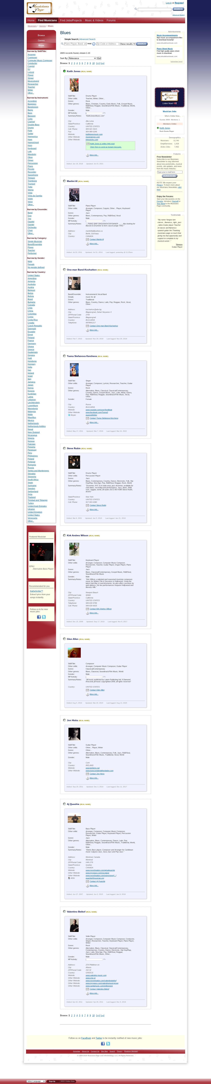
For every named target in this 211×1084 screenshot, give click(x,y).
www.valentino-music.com (96, 975)
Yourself (175, 201)
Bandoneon (33, 107)
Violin (30, 199)
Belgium (31, 290)
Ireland (31, 373)
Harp (30, 139)
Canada (31, 305)
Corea (30, 317)
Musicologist (33, 81)
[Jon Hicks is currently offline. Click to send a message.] (64, 722)
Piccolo (31, 169)
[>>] (98, 63)
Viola (30, 193)
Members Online (169, 124)
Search (112, 1051)
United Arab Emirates (37, 506)
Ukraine (31, 509)
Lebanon (32, 400)
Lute (30, 151)
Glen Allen (72, 639)
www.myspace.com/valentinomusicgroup (102, 983)
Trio (29, 219)
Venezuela (32, 518)
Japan (30, 385)
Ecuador (31, 332)
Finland (31, 337)
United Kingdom (35, 512)
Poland (31, 459)
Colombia (32, 314)
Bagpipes (32, 104)
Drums (31, 128)
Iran (29, 370)
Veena (30, 190)
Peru (30, 453)
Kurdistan (32, 394)
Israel (30, 376)
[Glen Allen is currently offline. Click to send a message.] (64, 640)
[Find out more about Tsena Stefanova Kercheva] (74, 376)
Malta (30, 414)
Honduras (32, 361)
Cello (30, 119)
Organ (30, 160)
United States (34, 275)
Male (30, 261)
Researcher (33, 84)
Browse (41, 35)
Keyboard (32, 148)
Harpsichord (33, 142)
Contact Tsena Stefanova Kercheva (104, 418)
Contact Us (95, 1051)
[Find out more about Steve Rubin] (74, 468)
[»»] (102, 63)
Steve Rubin (74, 448)
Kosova (31, 391)
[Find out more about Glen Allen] (74, 659)
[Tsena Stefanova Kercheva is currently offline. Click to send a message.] (64, 357)
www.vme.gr (91, 978)
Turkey (31, 503)
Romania (32, 465)
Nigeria (31, 438)
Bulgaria (31, 302)
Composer (32, 57)
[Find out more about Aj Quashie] (74, 824)
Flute (30, 130)
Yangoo (179, 244)
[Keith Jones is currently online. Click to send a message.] (64, 73)
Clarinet (31, 122)
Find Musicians (47, 20)
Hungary (31, 364)
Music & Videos (94, 20)
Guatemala (33, 352)
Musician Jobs (169, 111)
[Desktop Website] (131, 1051)
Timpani (31, 178)
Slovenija (32, 477)
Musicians (32, 26)
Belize (30, 293)
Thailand (32, 497)
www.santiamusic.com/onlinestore (99, 986)
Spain (30, 482)
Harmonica (33, 136)
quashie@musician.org (95, 878)
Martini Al (72, 181)
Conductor (32, 63)
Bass (30, 113)
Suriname (32, 485)
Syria (30, 494)
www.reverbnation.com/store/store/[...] (101, 876)
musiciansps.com (93, 137)
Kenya (30, 388)
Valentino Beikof (76, 911)
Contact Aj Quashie (97, 881)
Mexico (31, 420)
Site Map (104, 1051)
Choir (30, 230)
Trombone (32, 181)
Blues (41, 45)
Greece (31, 349)
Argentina (32, 278)
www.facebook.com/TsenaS (97, 412)
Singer (31, 78)
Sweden (31, 488)
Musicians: (165, 141)
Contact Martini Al (97, 239)
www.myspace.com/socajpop (97, 873)
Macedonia (33, 408)
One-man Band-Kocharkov (82, 269)
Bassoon (32, 116)
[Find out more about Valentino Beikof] (74, 931)
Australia (32, 284)
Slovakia (31, 474)
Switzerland (33, 491)
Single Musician (35, 241)
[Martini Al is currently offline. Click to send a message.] (64, 182)
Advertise (76, 1051)
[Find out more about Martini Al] (74, 201)
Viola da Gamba (35, 196)
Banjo (30, 110)
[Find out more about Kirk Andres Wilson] (74, 555)
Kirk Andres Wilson (77, 535)
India (30, 367)
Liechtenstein (34, 402)
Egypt (30, 335)
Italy (29, 379)
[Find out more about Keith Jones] (74, 91)
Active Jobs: (165, 147)
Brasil (30, 299)
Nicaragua (32, 435)
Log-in (169, 3)
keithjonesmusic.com (94, 134)
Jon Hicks (72, 720)
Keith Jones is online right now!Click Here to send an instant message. (106, 145)
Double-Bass (33, 125)
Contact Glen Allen (97, 690)
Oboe (30, 157)
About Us (85, 1051)
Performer (32, 253)
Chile (30, 308)
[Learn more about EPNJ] (41, 562)
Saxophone (33, 175)
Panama (31, 447)
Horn (30, 145)
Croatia (31, 323)
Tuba (30, 187)
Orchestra (32, 227)
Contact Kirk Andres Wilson (101, 609)
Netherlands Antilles (37, 426)
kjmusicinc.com (92, 140)
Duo (29, 216)
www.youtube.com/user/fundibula (99, 410)
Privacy (160, 185)
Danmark (32, 329)
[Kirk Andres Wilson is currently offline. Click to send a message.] (64, 537)
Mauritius (32, 417)
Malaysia (32, 411)
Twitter (99, 1038)
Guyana (31, 355)
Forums (111, 20)
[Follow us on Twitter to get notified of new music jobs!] (44, 618)
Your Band (161, 204)
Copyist (31, 66)
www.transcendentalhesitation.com (99, 771)
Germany (32, 343)
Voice (30, 202)
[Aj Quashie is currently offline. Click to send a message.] (64, 805)
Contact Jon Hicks (97, 774)
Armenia (31, 281)
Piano (30, 166)
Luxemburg (33, 405)
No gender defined (36, 267)
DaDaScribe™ (36, 591)
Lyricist (31, 72)
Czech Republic (35, 326)
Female (31, 264)
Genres (42, 26)
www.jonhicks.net (93, 768)
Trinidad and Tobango (37, 500)
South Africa (33, 479)
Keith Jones (73, 71)
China (30, 311)
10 (93, 63)
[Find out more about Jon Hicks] (74, 740)
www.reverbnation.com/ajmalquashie (100, 870)
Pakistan (31, 444)
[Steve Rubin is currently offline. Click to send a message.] (64, 450)
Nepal (30, 429)
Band (30, 213)
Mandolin (32, 154)
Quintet (31, 224)
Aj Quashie (73, 804)
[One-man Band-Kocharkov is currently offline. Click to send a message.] (64, 271)
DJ (29, 69)
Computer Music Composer (40, 60)
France (31, 340)
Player (30, 75)
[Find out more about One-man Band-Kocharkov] (74, 289)
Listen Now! (168, 103)
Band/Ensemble (35, 244)
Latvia (30, 397)
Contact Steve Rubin (98, 505)
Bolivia (31, 296)
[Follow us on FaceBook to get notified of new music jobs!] (39, 618)
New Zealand (34, 432)
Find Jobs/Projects (71, 20)
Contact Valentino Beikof (99, 989)
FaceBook (86, 1038)
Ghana (31, 346)
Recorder (32, 172)
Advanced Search (179, 15)
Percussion (33, 163)
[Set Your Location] (94, 43)
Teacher (31, 87)
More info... (94, 155)
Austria (31, 287)
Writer (30, 90)
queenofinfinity (91, 415)
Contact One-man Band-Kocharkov (104, 326)
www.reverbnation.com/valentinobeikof (101, 981)
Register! (179, 3)
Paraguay (32, 450)
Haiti (30, 358)
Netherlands (33, 423)
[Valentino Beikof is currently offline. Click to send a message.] (64, 913)
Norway (31, 441)
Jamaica (31, 382)
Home (31, 20)
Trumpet (31, 184)
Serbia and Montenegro (38, 471)
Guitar (30, 133)
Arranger (32, 54)
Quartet (31, 222)
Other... (31, 93)
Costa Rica (33, 320)
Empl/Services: (167, 144)
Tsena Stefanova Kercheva (82, 356)
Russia (31, 468)
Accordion (32, 101)
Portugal (31, 462)
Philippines (33, 456)
